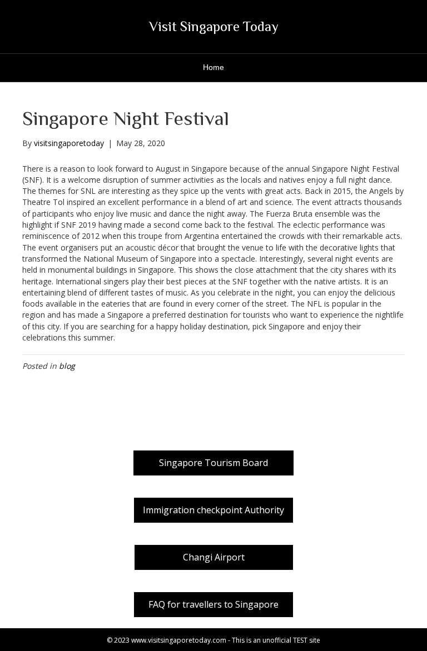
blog (67, 365)
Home (213, 67)
